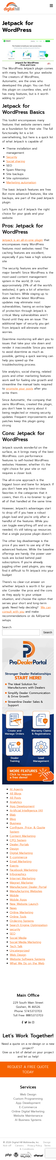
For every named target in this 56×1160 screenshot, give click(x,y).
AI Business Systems (28, 1120)
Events (14, 866)
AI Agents (16, 789)
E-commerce (18, 857)
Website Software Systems (27, 959)
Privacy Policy (35, 1145)
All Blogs (15, 793)
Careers (19, 1145)
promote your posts (19, 388)
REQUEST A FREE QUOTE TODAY (28, 1069)
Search (7, 627)
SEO (12, 933)
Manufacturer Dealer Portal (28, 887)
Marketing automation (21, 182)
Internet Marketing (22, 878)
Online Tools (18, 916)
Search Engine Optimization (28, 925)
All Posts (15, 798)
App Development (22, 806)
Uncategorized (19, 950)
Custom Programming (28, 1098)
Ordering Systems (22, 921)
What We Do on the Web (27, 963)
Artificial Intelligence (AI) (26, 810)
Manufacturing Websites (26, 891)
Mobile (14, 895)
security (15, 929)
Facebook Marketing (23, 870)
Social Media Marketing (25, 942)
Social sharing (15, 161)
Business (15, 823)
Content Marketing (22, 836)
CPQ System (18, 840)
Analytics (16, 802)
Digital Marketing (21, 853)
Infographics (18, 874)
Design (14, 849)
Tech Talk (16, 946)
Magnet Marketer (21, 882)
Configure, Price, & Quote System (27, 829)
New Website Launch (24, 904)
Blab (13, 815)
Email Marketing (20, 861)
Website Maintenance (28, 1115)
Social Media (18, 938)
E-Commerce (28, 1107)
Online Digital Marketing (28, 1111)
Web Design (18, 955)
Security (11, 157)
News (13, 908)
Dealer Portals (19, 844)
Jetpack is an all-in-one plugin (22, 240)
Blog (13, 819)
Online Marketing (21, 912)
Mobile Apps (18, 899)
